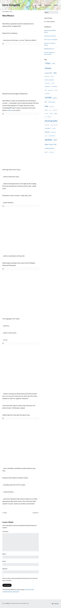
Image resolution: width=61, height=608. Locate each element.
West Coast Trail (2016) (50, 39)
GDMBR (48, 97)
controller (54, 86)
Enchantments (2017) (50, 36)
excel (56, 90)
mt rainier (46, 113)
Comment (5, 531)
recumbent (48, 128)
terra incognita (11, 5)
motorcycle (55, 110)
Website (4, 569)
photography (51, 120)
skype (46, 135)
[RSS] (58, 604)
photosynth (47, 124)
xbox (46, 152)
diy (45, 90)
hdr (46, 102)
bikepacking (47, 76)
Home (40, 5)
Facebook (47, 93)
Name (4, 554)
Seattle (47, 132)
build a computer (49, 79)
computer (47, 86)
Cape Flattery (47, 83)
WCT (55, 140)
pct (45, 116)
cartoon (52, 83)
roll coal (10, 110)
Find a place (47, 5)
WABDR (48, 140)
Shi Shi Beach (53, 132)
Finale (5, 512)
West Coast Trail (50, 144)
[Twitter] (52, 604)
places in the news (54, 124)
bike (55, 73)
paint (55, 113)
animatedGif (48, 73)
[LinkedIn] (56, 604)
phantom (49, 116)
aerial (53, 63)
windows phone (49, 148)
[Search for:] (51, 12)
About (55, 5)
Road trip (54, 128)
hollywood (52, 106)
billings (52, 76)
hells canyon (52, 102)
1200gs (47, 63)
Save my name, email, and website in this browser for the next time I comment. (19, 579)
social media (52, 135)
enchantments (50, 90)
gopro (55, 98)
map (50, 110)
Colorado (35, 512)
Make (8, 603)
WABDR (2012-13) (49, 48)
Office (51, 113)
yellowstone (51, 152)
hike (46, 106)
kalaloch (46, 110)
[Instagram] (54, 604)
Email (4, 561)
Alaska (48, 68)
